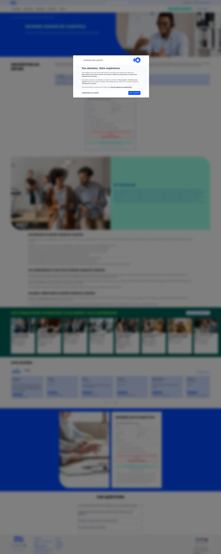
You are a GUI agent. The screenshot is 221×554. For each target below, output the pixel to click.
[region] (111, 76)
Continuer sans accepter (93, 60)
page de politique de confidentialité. (121, 87)
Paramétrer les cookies (90, 92)
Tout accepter (134, 93)
